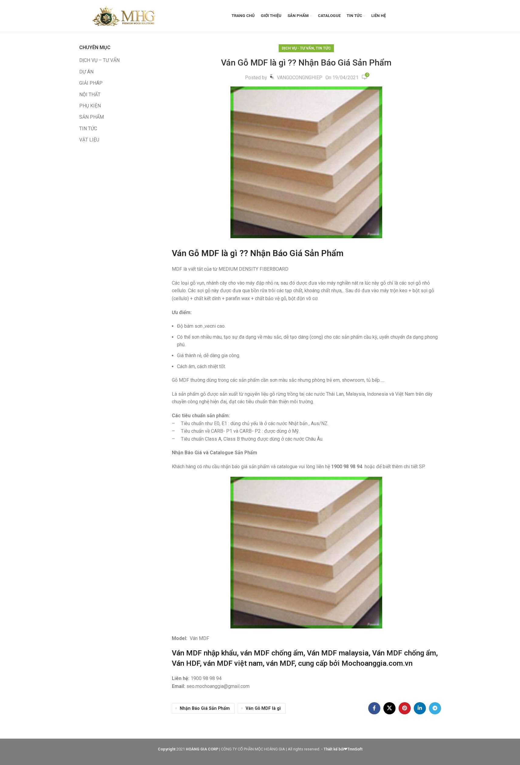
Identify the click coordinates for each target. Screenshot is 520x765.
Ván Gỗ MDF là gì (263, 708)
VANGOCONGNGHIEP (299, 77)
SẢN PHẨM (91, 117)
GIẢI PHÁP (91, 83)
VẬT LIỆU (89, 140)
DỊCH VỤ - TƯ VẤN (298, 48)
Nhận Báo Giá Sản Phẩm (205, 708)
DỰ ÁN (86, 72)
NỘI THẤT (89, 94)
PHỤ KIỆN (90, 106)
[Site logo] (124, 16)
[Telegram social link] (435, 708)
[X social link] (389, 708)
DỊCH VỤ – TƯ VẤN (99, 60)
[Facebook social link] (374, 708)
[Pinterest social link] (405, 708)
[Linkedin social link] (420, 708)
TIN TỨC (88, 128)
